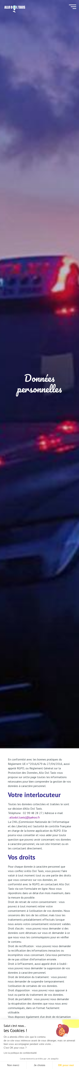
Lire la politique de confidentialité (20, 1053)
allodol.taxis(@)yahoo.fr (24, 817)
